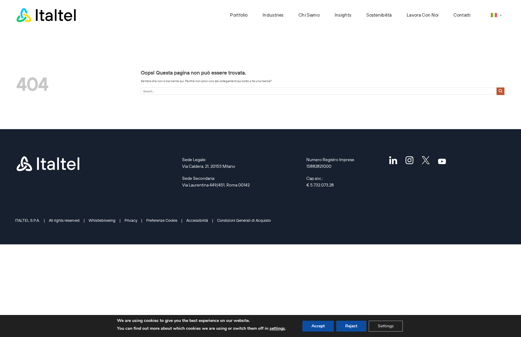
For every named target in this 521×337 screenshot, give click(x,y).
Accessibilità (197, 220)
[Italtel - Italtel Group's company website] (47, 15)
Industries (273, 15)
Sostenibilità (379, 15)
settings (277, 328)
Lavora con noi (422, 15)
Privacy (131, 220)
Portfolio (239, 15)
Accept (318, 326)
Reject (351, 326)
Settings (386, 326)
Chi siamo (309, 15)
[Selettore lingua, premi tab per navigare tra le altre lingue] (496, 14)
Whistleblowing (102, 220)
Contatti (461, 15)
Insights (343, 15)
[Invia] (500, 91)
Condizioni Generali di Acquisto (244, 220)
